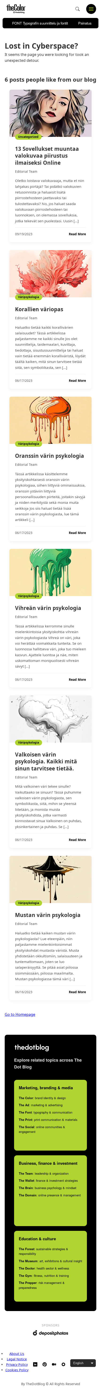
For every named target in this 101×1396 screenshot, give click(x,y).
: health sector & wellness (44, 1268)
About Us (16, 1353)
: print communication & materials (48, 1119)
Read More (77, 234)
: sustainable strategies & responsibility (43, 1251)
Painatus (85, 23)
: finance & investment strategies (48, 1180)
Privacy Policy (17, 1364)
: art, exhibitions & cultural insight (50, 1261)
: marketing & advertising (40, 1105)
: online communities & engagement (42, 1129)
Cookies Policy (16, 1370)
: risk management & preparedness (42, 1285)
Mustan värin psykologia (48, 915)
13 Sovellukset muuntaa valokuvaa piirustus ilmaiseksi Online (47, 155)
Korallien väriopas (39, 309)
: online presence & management (50, 1195)
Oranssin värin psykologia (49, 455)
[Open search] (77, 9)
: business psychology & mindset (47, 1188)
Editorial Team (26, 171)
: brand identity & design (42, 1098)
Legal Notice (17, 1359)
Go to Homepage (20, 1014)
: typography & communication (45, 1112)
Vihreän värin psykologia (48, 608)
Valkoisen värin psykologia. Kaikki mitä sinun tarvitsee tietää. (46, 761)
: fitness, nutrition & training (44, 1275)
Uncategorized (28, 137)
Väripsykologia (28, 297)
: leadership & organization (44, 1173)
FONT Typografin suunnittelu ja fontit (40, 23)
